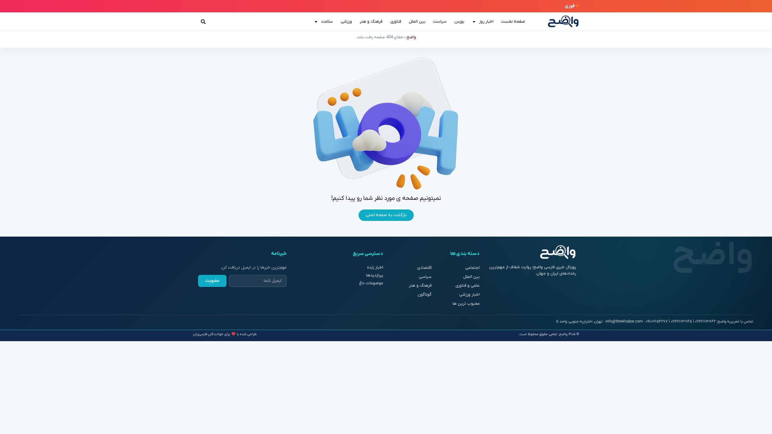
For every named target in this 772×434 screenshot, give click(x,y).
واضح (411, 37)
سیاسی (425, 277)
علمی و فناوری (467, 285)
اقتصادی (424, 268)
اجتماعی (472, 268)
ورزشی (346, 21)
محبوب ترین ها (465, 304)
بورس (459, 21)
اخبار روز (486, 21)
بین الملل (417, 21)
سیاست (440, 21)
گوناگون (425, 294)
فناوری (395, 21)
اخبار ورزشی (469, 294)
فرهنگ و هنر (371, 21)
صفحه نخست (513, 21)
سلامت (327, 21)
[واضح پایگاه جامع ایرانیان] (563, 21)
